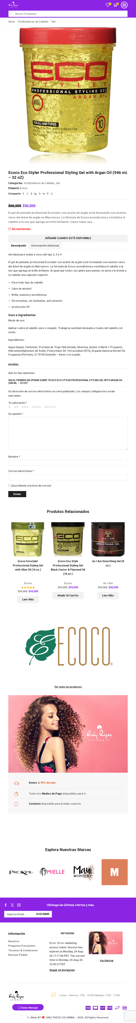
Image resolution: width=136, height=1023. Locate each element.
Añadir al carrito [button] (67, 595)
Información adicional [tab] (45, 245)
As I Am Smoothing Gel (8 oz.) (108, 563)
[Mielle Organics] (21, 872)
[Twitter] (12, 905)
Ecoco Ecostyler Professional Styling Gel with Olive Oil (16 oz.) (28, 565)
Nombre (14, 456)
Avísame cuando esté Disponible (68, 238)
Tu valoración (17, 402)
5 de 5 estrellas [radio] (50, 407)
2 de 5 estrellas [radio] (16, 407)
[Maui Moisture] (52, 872)
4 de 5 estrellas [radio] (36, 407)
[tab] (18, 245)
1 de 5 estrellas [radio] (9, 407)
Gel (53, 21)
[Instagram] (19, 905)
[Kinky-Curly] (115, 872)
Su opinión (15, 413)
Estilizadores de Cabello (33, 21)
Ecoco (24, 188)
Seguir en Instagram (62, 970)
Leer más (28, 599)
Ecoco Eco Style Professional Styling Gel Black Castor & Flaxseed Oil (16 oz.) (68, 567)
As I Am (108, 583)
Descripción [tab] (18, 245)
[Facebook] (5, 905)
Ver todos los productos (68, 687)
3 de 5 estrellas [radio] (25, 407)
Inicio (11, 21)
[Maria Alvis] (83, 872)
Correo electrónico (21, 471)
